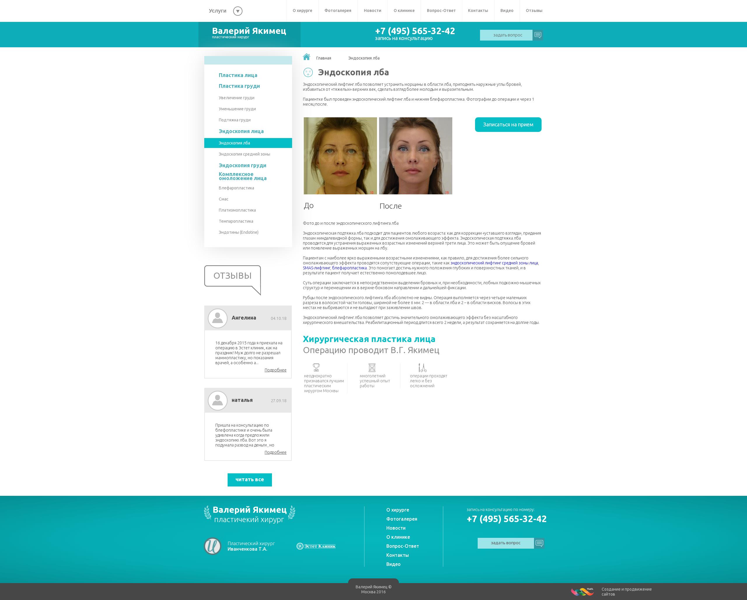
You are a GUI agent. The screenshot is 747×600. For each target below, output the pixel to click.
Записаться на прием (508, 124)
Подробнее (276, 370)
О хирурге (302, 10)
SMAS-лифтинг (316, 268)
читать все (249, 479)
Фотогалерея (337, 10)
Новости (372, 10)
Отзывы (534, 10)
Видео (507, 10)
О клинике (404, 10)
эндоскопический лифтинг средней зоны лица (494, 263)
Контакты (478, 10)
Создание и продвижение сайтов (627, 591)
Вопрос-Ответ (441, 10)
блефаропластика (349, 268)
